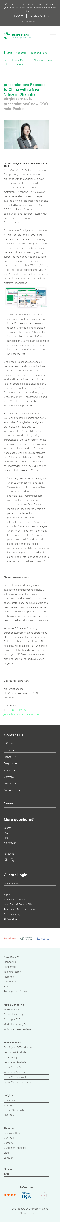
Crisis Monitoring (13, 1014)
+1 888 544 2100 (17, 710)
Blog (6, 1152)
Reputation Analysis (15, 1062)
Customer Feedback (15, 1147)
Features (9, 986)
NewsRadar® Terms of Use (18, 904)
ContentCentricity (14, 1110)
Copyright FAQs (13, 1019)
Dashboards (10, 981)
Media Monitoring (14, 1004)
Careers (8, 803)
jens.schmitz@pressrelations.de (21, 714)
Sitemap (8, 1169)
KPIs (6, 837)
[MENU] (53, 35)
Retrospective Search (16, 991)
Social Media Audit (14, 1067)
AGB (6, 1174)
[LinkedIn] (12, 860)
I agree (18, 16)
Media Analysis (12, 1042)
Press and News (38, 52)
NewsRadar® (11, 883)
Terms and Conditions (16, 899)
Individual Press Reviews (17, 1029)
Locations (9, 1157)
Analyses (9, 1115)
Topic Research (12, 971)
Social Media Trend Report (18, 1082)
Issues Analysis (12, 1057)
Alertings (9, 976)
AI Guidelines (11, 919)
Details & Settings (39, 16)
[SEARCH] (55, 611)
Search (8, 827)
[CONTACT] (55, 617)
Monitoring (10, 961)
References (26, 1187)
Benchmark (10, 966)
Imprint (8, 894)
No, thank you (28, 21)
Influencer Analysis (14, 1072)
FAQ (6, 832)
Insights (8, 1095)
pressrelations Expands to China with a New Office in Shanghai (28, 62)
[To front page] (18, 35)
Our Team (9, 1137)
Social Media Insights (15, 1077)
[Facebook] (6, 860)
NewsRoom (10, 1100)
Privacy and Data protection (19, 909)
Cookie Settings (13, 914)
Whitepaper (10, 1105)
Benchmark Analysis (15, 1052)
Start (9, 52)
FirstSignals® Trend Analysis (20, 1047)
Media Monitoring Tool (16, 1024)
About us (21, 52)
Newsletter (10, 842)
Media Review (11, 1009)
